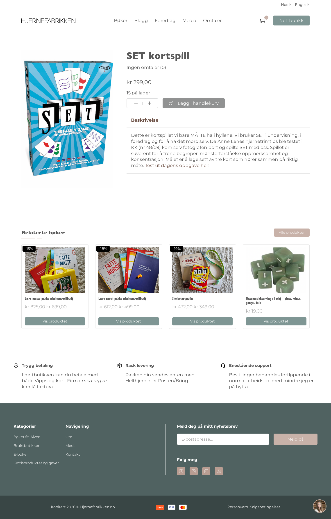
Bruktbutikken (27, 446)
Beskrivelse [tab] (145, 120)
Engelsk (302, 4)
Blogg (141, 20)
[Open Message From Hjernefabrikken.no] (319, 506)
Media (189, 20)
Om (69, 437)
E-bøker (21, 454)
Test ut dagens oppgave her (176, 165)
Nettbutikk (291, 20)
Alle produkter (292, 232)
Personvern (237, 507)
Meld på (295, 439)
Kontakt (73, 454)
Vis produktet (55, 321)
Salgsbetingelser (265, 507)
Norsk (286, 4)
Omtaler (212, 20)
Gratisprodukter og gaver (36, 463)
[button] (319, 506)
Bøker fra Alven (27, 437)
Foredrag (165, 20)
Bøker (120, 20)
